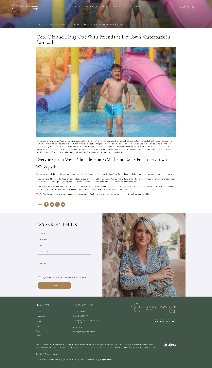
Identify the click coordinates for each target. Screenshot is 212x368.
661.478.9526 (77, 327)
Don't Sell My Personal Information (48, 354)
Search (79, 7)
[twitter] (57, 204)
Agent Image (107, 360)
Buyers (103, 7)
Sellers (115, 7)
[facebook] (46, 204)
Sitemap (76, 360)
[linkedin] (52, 204)
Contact (137, 7)
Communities (91, 7)
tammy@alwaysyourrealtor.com (84, 332)
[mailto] (63, 204)
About (126, 7)
